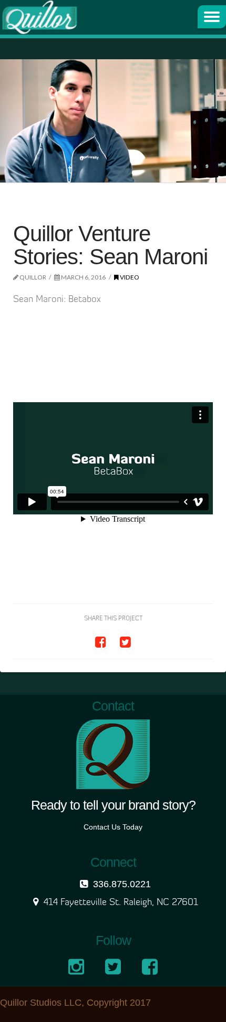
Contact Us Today (113, 827)
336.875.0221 (122, 884)
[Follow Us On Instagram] (78, 970)
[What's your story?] (39, 17)
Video (129, 277)
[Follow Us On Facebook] (152, 970)
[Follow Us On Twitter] (115, 970)
